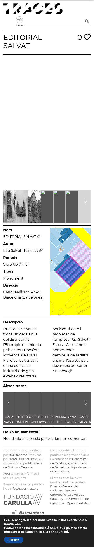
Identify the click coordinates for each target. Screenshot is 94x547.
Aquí (6, 473)
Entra (19, 19)
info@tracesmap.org (24, 488)
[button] (8, 201)
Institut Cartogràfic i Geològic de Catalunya (67, 494)
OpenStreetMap (78, 503)
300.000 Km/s (18, 455)
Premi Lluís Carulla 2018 (24, 459)
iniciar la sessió (27, 439)
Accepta (14, 539)
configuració (58, 531)
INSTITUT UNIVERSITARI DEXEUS (26, 422)
